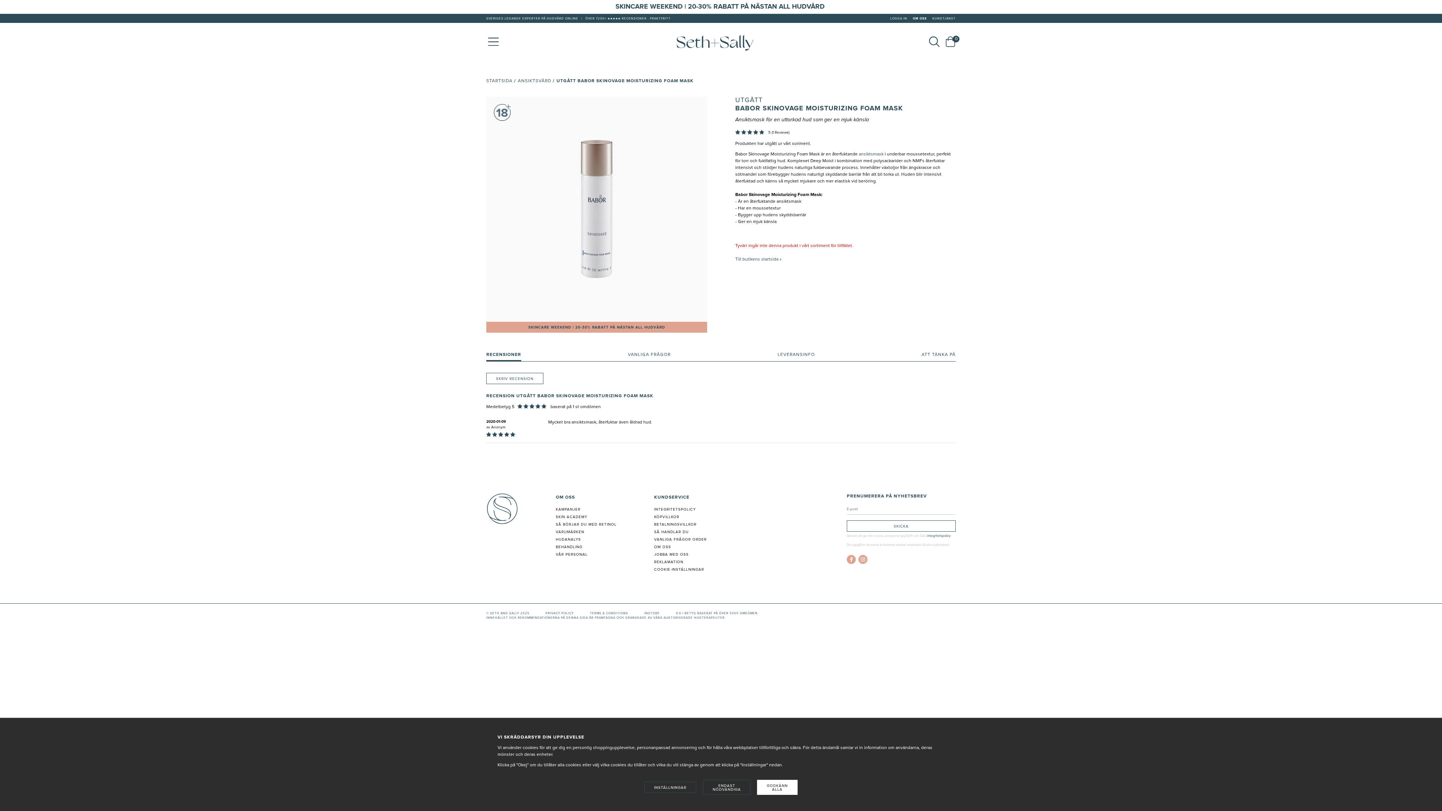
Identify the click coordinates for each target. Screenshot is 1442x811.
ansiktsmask (871, 154)
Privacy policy (560, 613)
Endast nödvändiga (727, 787)
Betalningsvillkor (675, 524)
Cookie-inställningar (679, 569)
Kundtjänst (944, 18)
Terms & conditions (609, 613)
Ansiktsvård (534, 81)
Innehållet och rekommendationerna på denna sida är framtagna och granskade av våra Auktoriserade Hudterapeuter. (606, 618)
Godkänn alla (777, 787)
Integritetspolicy (675, 509)
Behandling (569, 547)
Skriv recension (515, 379)
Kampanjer (568, 509)
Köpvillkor (666, 517)
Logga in (898, 18)
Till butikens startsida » (758, 259)
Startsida (499, 81)
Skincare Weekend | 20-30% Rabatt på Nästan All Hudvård (596, 327)
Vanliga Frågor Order (680, 539)
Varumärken (570, 532)
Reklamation (668, 562)
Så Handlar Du (671, 532)
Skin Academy (571, 517)
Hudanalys (568, 539)
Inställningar (670, 788)
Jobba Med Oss (671, 554)
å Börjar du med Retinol (587, 524)
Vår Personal (572, 554)
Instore (652, 613)
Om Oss (920, 18)
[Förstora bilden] (596, 209)
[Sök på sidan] (934, 41)
